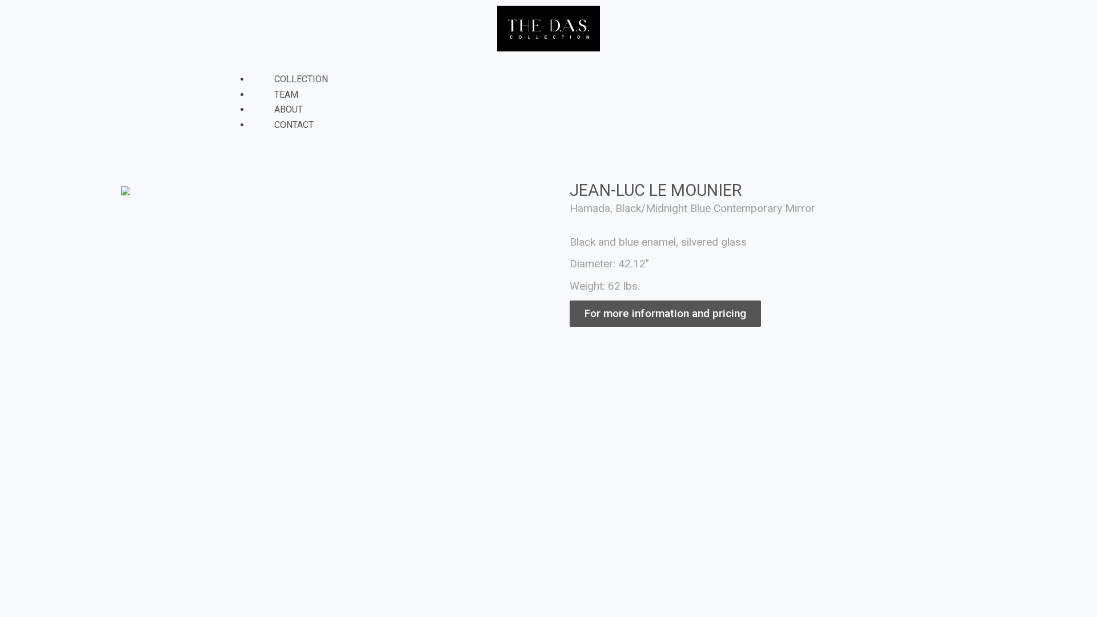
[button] (548, 64)
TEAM (286, 94)
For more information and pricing (665, 313)
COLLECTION (301, 79)
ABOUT (288, 109)
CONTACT (294, 124)
